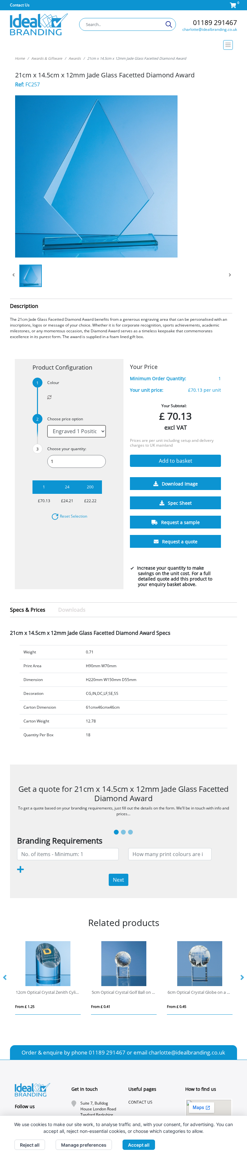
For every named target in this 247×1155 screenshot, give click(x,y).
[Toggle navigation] (123, 45)
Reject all (30, 1145)
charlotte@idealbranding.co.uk (209, 29)
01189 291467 (215, 22)
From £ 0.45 (100, 1006)
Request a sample (180, 522)
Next (118, 879)
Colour (53, 382)
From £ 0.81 (176, 1006)
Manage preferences (83, 1145)
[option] (48, 978)
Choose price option (65, 419)
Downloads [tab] (72, 609)
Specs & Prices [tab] (27, 609)
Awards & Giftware (46, 58)
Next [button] (242, 978)
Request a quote (179, 541)
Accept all (139, 1145)
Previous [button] (5, 978)
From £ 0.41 (24, 1006)
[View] (30, 276)
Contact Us (20, 5)
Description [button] (24, 306)
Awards (75, 58)
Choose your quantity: (66, 448)
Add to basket (175, 460)
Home (20, 58)
